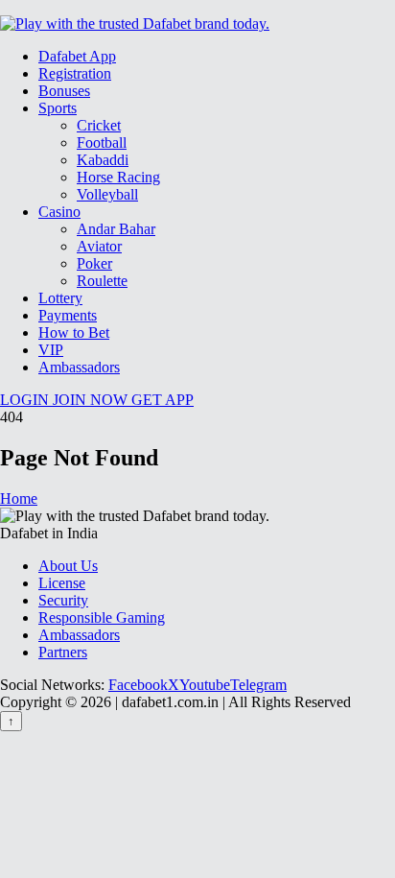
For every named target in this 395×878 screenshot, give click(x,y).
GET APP (162, 400)
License (61, 583)
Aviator (99, 246)
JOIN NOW (92, 400)
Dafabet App (77, 56)
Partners (62, 652)
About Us (68, 566)
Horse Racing (118, 177)
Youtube (204, 684)
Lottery (60, 298)
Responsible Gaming (101, 617)
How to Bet (73, 332)
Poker (94, 263)
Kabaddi (102, 160)
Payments (67, 315)
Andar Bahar (116, 229)
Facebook (138, 684)
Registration (74, 73)
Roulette (102, 281)
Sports (57, 108)
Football (102, 142)
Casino (59, 211)
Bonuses (64, 91)
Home (18, 498)
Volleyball (107, 194)
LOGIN (26, 400)
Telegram (258, 684)
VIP (50, 350)
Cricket (99, 125)
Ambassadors (79, 367)
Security (63, 600)
